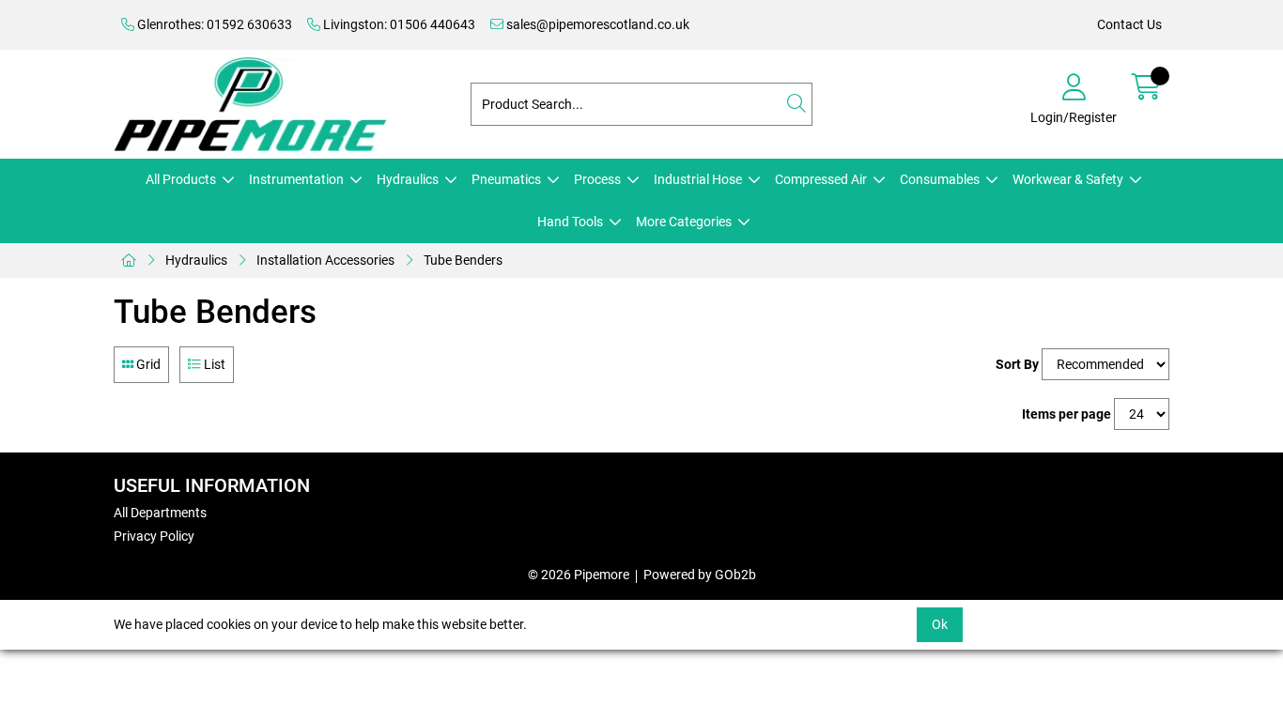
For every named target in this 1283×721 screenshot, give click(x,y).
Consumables (940, 179)
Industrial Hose (698, 179)
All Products (181, 179)
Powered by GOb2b (699, 574)
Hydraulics (408, 179)
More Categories (684, 221)
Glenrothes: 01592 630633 (213, 24)
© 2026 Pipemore (578, 574)
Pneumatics (506, 179)
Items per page (1066, 414)
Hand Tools (570, 221)
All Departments (160, 512)
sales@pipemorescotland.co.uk (596, 24)
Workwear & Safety (1067, 179)
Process (597, 179)
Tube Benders (463, 260)
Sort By (1017, 364)
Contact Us (1129, 24)
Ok (940, 624)
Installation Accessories (325, 260)
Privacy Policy (154, 536)
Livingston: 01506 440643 (397, 24)
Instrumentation (296, 179)
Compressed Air (821, 179)
